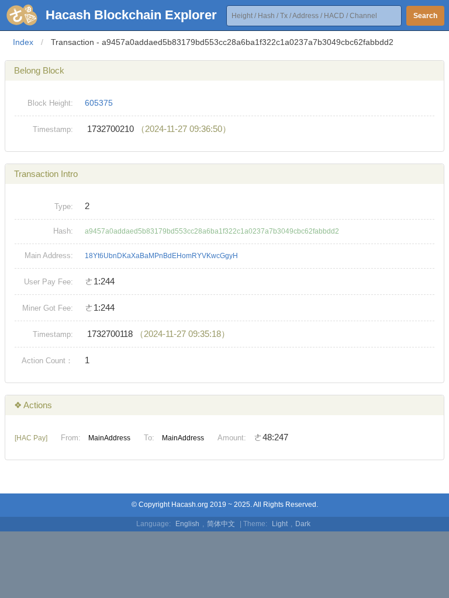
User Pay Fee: (48, 281)
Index (23, 42)
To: (149, 437)
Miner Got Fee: (47, 308)
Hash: (63, 231)
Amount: (231, 437)
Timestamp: (53, 129)
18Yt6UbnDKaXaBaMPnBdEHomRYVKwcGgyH (161, 256)
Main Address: (49, 255)
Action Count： (47, 360)
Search (425, 16)
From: (71, 437)
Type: (63, 206)
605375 (99, 102)
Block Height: (50, 103)
